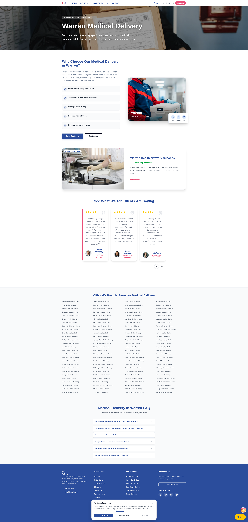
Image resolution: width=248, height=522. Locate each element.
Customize (144, 515)
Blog (107, 3)
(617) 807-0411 (226, 511)
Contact (115, 3)
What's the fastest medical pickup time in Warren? (111, 448)
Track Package (99, 483)
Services (74, 3)
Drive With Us (98, 3)
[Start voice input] (239, 503)
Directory (97, 487)
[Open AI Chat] (243, 518)
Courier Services (132, 476)
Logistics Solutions (133, 487)
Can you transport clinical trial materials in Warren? (112, 442)
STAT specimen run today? (221, 495)
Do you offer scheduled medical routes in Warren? (112, 455)
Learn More (135, 180)
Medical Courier (132, 483)
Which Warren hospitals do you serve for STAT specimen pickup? (117, 421)
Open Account (99, 494)
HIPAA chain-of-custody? (220, 498)
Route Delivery (131, 494)
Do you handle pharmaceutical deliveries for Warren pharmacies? (117, 435)
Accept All (105, 515)
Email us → (236, 511)
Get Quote (180, 3)
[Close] (242, 463)
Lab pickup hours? (235, 498)
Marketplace (85, 3)
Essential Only (124, 515)
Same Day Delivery (133, 480)
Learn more (120, 511)
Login (157, 3)
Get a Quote (71, 136)
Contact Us (93, 136)
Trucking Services (132, 490)
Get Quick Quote (172, 484)
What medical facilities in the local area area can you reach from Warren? (119, 428)
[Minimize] (239, 463)
